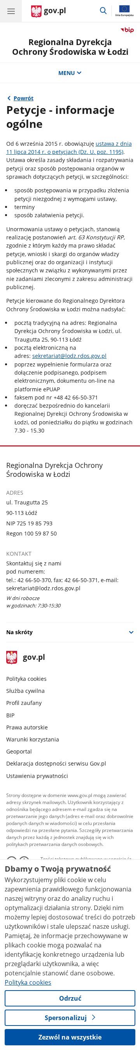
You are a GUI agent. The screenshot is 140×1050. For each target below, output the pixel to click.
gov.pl (33, 658)
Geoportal (19, 751)
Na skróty (19, 632)
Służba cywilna (25, 690)
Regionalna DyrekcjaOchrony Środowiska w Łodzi (70, 47)
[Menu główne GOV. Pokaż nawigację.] (11, 11)
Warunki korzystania (32, 739)
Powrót (23, 98)
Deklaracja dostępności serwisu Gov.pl (56, 763)
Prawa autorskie (27, 727)
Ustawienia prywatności (37, 776)
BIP (10, 715)
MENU (66, 73)
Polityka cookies (26, 678)
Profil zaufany (24, 702)
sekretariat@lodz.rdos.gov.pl (69, 355)
